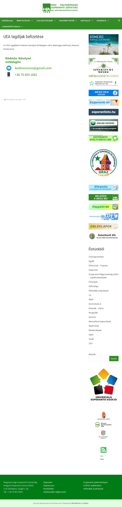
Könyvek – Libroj (96, 308)
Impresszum (48, 485)
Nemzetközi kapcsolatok (100, 321)
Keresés (92, 354)
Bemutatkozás (23, 20)
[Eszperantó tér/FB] (103, 102)
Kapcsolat (85, 20)
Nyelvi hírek (94, 325)
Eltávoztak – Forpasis (98, 265)
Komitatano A (95, 303)
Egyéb (91, 261)
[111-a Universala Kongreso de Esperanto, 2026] (103, 162)
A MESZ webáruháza (92, 485)
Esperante (101, 20)
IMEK (91, 299)
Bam (86, 503)
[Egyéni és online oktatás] (103, 125)
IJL (90, 295)
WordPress (76, 503)
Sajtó (91, 334)
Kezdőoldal (7, 20)
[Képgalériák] (103, 206)
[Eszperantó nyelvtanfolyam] (103, 138)
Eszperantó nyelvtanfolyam (95, 482)
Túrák (91, 339)
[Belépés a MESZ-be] (103, 197)
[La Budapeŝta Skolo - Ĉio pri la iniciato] (103, 67)
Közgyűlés (93, 312)
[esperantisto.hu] (103, 112)
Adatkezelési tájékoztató (54, 491)
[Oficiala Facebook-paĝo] (103, 92)
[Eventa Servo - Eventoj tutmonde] (103, 44)
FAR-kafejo (93, 286)
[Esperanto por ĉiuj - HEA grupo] (103, 83)
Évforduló (93, 282)
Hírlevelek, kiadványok (99, 290)
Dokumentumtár (66, 20)
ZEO (90, 343)
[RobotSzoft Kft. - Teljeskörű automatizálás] (103, 236)
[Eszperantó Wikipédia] (103, 187)
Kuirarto (92, 317)
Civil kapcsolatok (96, 256)
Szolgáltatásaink (44, 20)
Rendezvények (95, 330)
